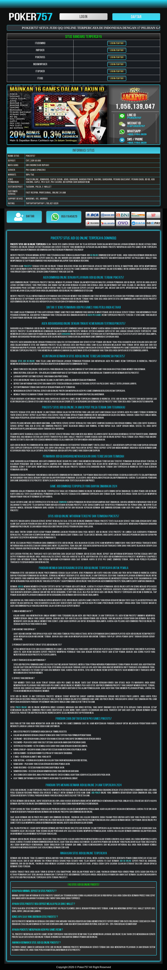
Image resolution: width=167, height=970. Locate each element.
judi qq (20, 586)
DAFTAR (136, 17)
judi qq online (125, 860)
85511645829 (69, 216)
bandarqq (66, 333)
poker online (21, 707)
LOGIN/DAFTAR (116, 43)
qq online (94, 255)
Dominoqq (63, 502)
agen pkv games (94, 315)
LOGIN (83, 16)
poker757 (28, 266)
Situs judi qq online (26, 361)
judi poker (95, 792)
